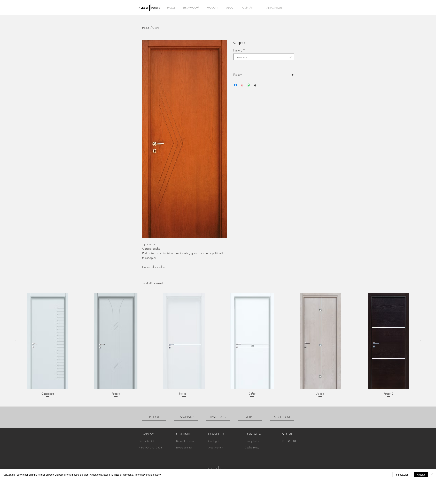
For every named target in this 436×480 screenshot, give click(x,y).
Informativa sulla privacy (148, 474)
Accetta (421, 474)
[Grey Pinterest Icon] (288, 441)
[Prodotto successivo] (420, 340)
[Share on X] (255, 85)
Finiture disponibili (153, 267)
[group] (218, 347)
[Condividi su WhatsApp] (248, 85)
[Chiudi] (432, 474)
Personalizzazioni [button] (185, 441)
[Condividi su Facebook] (235, 85)
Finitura (239, 50)
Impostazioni (402, 474)
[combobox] (263, 57)
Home (145, 27)
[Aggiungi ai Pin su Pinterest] (242, 85)
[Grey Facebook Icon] (282, 441)
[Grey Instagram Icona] (294, 441)
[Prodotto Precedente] (16, 340)
